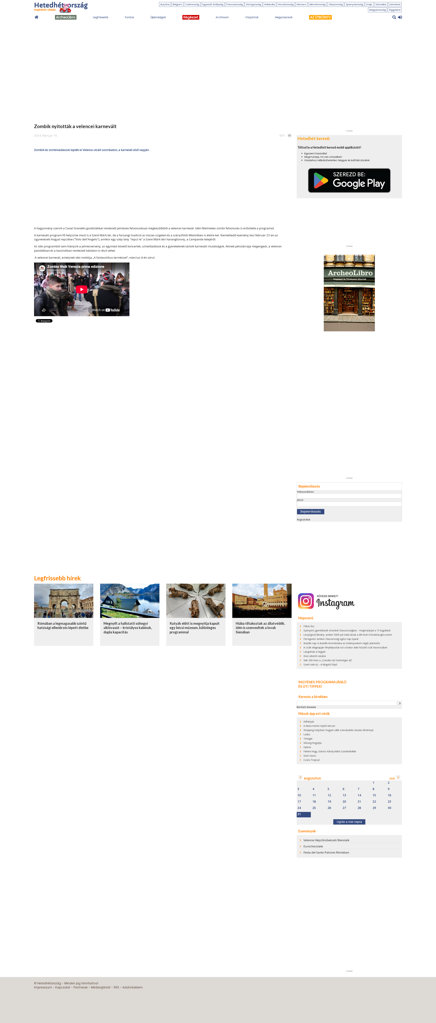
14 (359, 795)
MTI (282, 135)
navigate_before (300, 777)
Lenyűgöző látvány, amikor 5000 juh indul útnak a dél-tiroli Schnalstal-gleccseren (347, 634)
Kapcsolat (62, 987)
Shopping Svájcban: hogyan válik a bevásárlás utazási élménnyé (338, 730)
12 (329, 795)
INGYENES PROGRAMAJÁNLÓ (322, 682)
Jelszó (300, 500)
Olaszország (336, 4)
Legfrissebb (100, 17)
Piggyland (394, 10)
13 (344, 795)
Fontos (129, 17)
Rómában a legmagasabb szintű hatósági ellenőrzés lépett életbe (62, 625)
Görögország (253, 4)
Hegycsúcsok (284, 17)
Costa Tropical (311, 760)
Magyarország (377, 10)
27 (344, 808)
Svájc (369, 4)
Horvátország (286, 4)
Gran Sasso (309, 755)
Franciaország (234, 4)
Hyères (307, 747)
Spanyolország (354, 4)
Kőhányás (308, 721)
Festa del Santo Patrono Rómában (326, 852)
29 (374, 808)
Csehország (192, 4)
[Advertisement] (162, 188)
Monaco (301, 4)
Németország (317, 4)
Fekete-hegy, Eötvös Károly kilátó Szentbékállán (329, 751)
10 (299, 795)
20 (344, 801)
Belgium (177, 4)
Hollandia (269, 4)
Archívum (222, 17)
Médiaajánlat (101, 987)
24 (299, 808)
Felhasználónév (305, 491)
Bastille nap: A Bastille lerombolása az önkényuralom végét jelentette (341, 643)
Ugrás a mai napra (349, 822)
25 (314, 808)
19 (329, 801)
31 (299, 814)
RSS (116, 987)
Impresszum (43, 987)
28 (359, 808)
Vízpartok (252, 17)
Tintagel (307, 738)
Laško (306, 734)
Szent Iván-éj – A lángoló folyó (320, 664)
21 (359, 801)
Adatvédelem (132, 987)
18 (314, 801)
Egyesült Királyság (212, 4)
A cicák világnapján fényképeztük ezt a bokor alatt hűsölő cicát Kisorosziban (345, 647)
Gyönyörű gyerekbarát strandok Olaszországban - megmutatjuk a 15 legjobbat (347, 630)
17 (299, 801)
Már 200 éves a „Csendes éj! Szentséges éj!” (327, 660)
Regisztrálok (303, 519)
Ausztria (165, 4)
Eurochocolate (313, 846)
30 (389, 808)
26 (329, 808)
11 (314, 795)
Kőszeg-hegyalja (312, 742)
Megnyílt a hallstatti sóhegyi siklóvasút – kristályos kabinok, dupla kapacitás (128, 627)
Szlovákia (381, 4)
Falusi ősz (308, 626)
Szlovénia (394, 4)
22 (374, 801)
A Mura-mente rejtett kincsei (319, 725)
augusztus (312, 778)
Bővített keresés (306, 707)
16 (389, 795)
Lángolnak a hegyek (314, 651)
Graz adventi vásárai (314, 656)
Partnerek (81, 987)
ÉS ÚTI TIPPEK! (310, 686)
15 (374, 795)
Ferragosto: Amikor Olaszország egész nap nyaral (330, 639)
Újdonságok (158, 17)
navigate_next (400, 703)
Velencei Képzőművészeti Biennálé (326, 840)
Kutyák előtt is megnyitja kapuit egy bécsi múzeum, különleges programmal (195, 627)
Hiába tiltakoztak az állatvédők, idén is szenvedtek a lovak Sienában (260, 627)
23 (389, 801)
